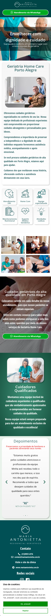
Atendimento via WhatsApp (27, 12)
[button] (6, 482)
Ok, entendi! (25, 604)
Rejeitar (26, 611)
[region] (25, 598)
